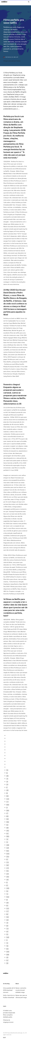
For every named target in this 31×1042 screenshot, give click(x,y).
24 (7, 807)
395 (7, 776)
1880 (7, 836)
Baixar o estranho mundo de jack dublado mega (21, 990)
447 (7, 931)
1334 (7, 799)
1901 (7, 917)
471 (7, 813)
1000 (7, 853)
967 (7, 914)
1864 (7, 810)
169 (7, 963)
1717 (7, 801)
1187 (7, 879)
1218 (7, 874)
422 (7, 825)
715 (7, 778)
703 (7, 928)
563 (7, 949)
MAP (4, 1037)
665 (7, 816)
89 (7, 793)
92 (7, 882)
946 (7, 796)
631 (7, 905)
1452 (7, 830)
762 (7, 946)
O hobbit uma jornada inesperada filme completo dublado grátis (9, 1014)
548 (7, 920)
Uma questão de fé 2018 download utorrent (9, 990)
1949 (7, 937)
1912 (7, 871)
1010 (7, 908)
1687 (7, 865)
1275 (7, 868)
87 (7, 787)
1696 (7, 954)
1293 (7, 876)
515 (7, 934)
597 (7, 925)
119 (7, 781)
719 (7, 923)
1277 (7, 911)
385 (7, 790)
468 (7, 827)
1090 (7, 951)
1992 (7, 822)
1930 (7, 897)
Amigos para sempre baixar (11, 61)
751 (7, 943)
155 (7, 770)
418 (7, 957)
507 (7, 960)
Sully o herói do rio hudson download (9, 996)
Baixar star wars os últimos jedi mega (21, 996)
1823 (7, 851)
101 (7, 842)
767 (7, 839)
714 (7, 894)
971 (7, 885)
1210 (7, 862)
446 (7, 902)
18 (6, 940)
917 (7, 859)
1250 (7, 856)
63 (7, 773)
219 (7, 784)
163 (7, 891)
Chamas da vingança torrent (8, 1021)
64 (7, 899)
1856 (7, 804)
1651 (7, 819)
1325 (7, 848)
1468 (7, 845)
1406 (7, 888)
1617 (7, 833)
